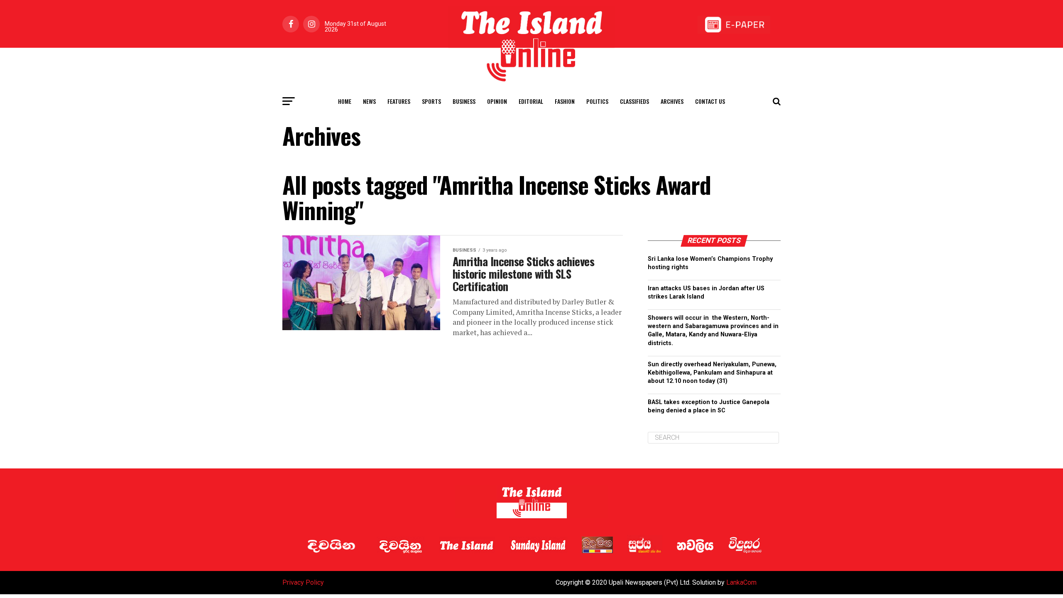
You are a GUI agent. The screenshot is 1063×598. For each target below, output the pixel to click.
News (369, 101)
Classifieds (634, 101)
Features (398, 101)
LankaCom (741, 582)
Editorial (531, 101)
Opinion (497, 101)
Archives (672, 101)
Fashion (565, 101)
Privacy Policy (303, 582)
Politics (597, 101)
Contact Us (710, 101)
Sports (431, 101)
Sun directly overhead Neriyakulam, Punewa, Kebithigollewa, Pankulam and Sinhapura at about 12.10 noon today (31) (712, 373)
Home (344, 101)
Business (464, 101)
